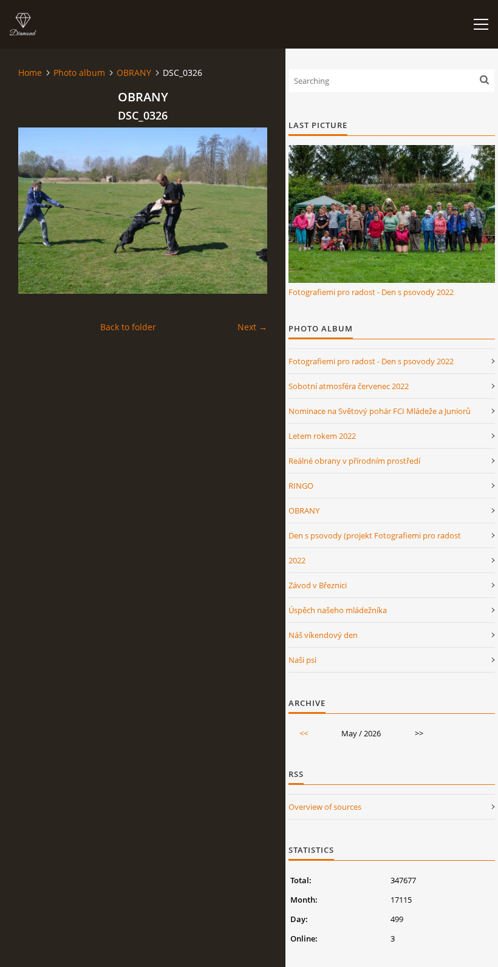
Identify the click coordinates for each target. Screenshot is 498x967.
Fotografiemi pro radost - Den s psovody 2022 (371, 292)
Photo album (79, 72)
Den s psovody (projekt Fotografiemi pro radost (374, 535)
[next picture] (247, 210)
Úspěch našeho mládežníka (337, 610)
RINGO (300, 485)
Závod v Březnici (317, 585)
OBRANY (134, 72)
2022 (296, 560)
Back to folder (128, 327)
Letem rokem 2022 (322, 435)
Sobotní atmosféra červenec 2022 (348, 386)
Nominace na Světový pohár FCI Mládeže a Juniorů (379, 410)
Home (30, 72)
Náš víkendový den (323, 634)
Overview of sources (324, 806)
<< (303, 733)
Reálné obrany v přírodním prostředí (354, 460)
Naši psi (302, 659)
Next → (252, 327)
